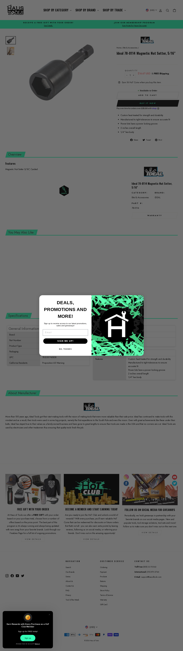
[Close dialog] (140, 299)
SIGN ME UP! (65, 341)
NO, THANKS (65, 349)
